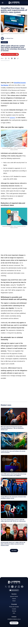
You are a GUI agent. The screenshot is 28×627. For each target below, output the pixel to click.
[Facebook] (22, 587)
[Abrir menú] (2, 2)
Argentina (4, 42)
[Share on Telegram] (15, 58)
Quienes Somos (14, 596)
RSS (14, 613)
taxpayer (12, 117)
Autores (14, 598)
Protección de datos (14, 606)
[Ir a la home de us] (14, 3)
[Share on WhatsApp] (6, 58)
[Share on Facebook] (12, 58)
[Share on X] (9, 58)
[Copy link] (18, 58)
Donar (14, 600)
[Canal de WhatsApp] (19, 587)
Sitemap (14, 611)
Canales (14, 608)
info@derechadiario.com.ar (14, 619)
